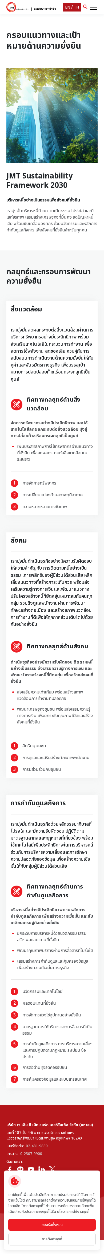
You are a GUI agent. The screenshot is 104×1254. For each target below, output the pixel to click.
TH (76, 7)
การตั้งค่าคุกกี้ (52, 1239)
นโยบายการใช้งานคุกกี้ (73, 1211)
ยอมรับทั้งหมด (52, 1225)
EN (67, 7)
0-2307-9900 (31, 1154)
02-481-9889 (37, 1146)
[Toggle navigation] (94, 7)
